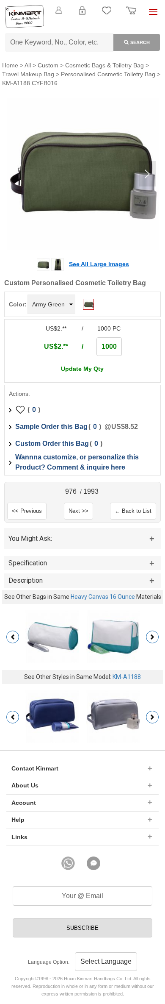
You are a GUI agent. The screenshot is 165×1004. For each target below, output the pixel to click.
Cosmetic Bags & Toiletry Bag (104, 65)
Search (140, 42)
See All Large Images (99, 264)
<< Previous (27, 511)
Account (23, 802)
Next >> (78, 511)
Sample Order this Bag (51, 426)
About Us (24, 785)
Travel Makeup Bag (28, 74)
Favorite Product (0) (82, 24)
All (28, 65)
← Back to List (133, 511)
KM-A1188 (127, 676)
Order (131, 15)
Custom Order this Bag (52, 443)
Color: (18, 304)
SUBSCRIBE (82, 928)
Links (19, 837)
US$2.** (56, 346)
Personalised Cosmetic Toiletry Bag (108, 74)
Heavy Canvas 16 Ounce (103, 596)
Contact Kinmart (34, 768)
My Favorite (106, 15)
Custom (48, 65)
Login (82, 15)
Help (18, 819)
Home (10, 65)
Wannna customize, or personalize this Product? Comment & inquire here (77, 462)
